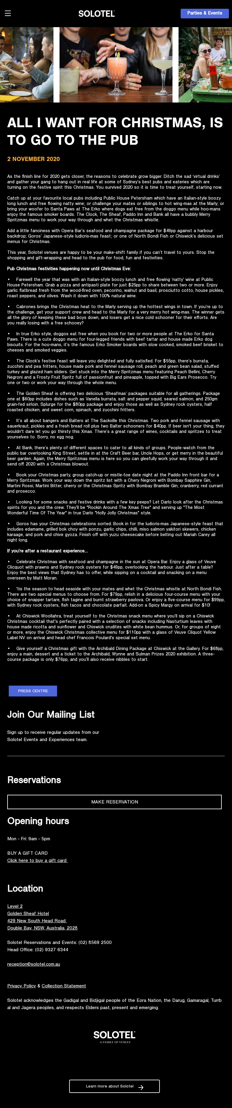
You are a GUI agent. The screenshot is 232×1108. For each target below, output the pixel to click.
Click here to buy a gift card (37, 861)
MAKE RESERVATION (114, 802)
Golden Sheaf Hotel (28, 914)
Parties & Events (204, 13)
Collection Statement (64, 986)
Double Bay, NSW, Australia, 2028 (42, 928)
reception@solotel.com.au (33, 964)
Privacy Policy (21, 986)
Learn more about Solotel (110, 1087)
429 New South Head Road (37, 921)
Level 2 (15, 906)
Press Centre (33, 692)
